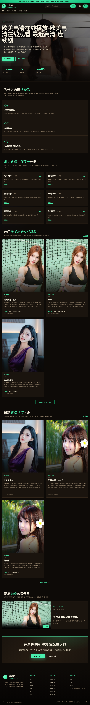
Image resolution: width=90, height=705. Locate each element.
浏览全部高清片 (38, 656)
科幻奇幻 (52, 682)
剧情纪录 (52, 694)
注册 (85, 6)
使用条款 (78, 702)
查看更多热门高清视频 (45, 402)
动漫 (25, 11)
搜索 (73, 6)
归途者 (6, 560)
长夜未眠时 (8, 379)
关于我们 (58, 702)
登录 (80, 6)
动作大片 (52, 679)
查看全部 (85, 235)
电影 (8, 11)
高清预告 (72, 685)
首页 (3, 11)
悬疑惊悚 (52, 688)
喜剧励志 (52, 691)
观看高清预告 (21, 58)
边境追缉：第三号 (56, 480)
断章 (50, 299)
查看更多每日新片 (45, 583)
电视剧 (14, 11)
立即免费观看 (8, 58)
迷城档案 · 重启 (10, 299)
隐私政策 (71, 702)
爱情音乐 (52, 685)
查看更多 (6, 184)
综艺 (20, 11)
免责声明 (84, 702)
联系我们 (64, 702)
